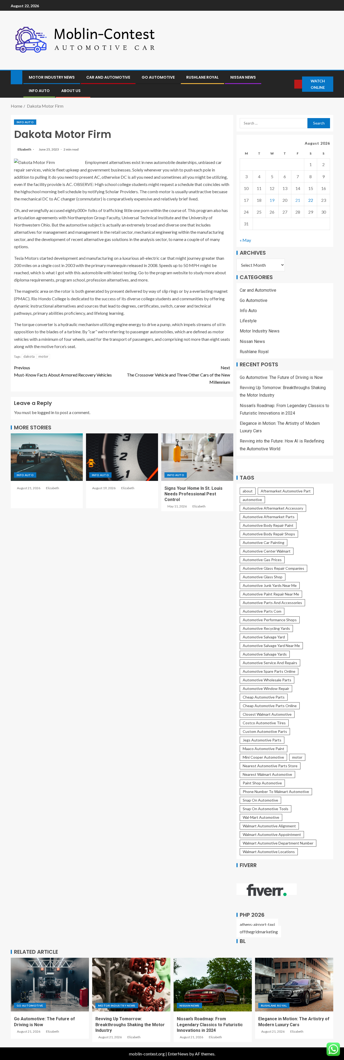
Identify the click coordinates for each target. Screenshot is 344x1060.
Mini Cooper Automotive (263, 757)
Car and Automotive (108, 77)
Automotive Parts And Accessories (272, 602)
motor (43, 356)
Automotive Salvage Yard (264, 637)
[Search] (290, 84)
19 (272, 200)
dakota (29, 356)
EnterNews (178, 1053)
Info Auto (39, 90)
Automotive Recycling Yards (266, 628)
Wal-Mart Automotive (261, 817)
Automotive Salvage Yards (265, 654)
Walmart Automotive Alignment (269, 826)
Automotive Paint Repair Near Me (271, 594)
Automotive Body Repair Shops (269, 534)
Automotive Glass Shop (262, 577)
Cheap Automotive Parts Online (270, 705)
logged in (45, 412)
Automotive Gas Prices (262, 559)
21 (297, 200)
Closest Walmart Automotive (267, 714)
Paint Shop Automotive (262, 783)
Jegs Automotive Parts (262, 740)
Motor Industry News (52, 77)
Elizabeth (24, 149)
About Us (71, 90)
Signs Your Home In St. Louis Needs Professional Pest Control (193, 494)
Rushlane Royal (202, 77)
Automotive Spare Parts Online (269, 671)
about (248, 491)
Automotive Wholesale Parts (267, 680)
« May (245, 240)
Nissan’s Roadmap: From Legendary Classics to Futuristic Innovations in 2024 (210, 1024)
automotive (252, 499)
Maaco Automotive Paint (263, 748)
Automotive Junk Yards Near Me (270, 585)
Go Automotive (158, 77)
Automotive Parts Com (262, 611)
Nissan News (243, 77)
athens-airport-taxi (257, 924)
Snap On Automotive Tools (265, 808)
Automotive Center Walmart (267, 551)
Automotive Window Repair (266, 688)
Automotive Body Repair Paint (268, 525)
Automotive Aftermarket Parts (269, 516)
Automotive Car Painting (263, 542)
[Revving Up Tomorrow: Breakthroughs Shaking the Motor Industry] (131, 984)
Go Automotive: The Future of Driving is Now (281, 377)
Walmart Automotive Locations (269, 851)
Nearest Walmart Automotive (267, 774)
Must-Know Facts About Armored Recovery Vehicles (63, 371)
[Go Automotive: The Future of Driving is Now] (50, 984)
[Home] (16, 77)
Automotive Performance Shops (270, 619)
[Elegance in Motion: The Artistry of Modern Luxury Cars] (294, 984)
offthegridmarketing (259, 931)
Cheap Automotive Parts (264, 697)
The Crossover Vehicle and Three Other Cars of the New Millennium (178, 375)
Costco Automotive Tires (264, 723)
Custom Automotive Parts (265, 731)
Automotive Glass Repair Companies (273, 568)
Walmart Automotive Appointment (272, 834)
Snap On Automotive (260, 800)
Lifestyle (248, 320)
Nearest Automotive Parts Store (270, 765)
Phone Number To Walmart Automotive (276, 791)
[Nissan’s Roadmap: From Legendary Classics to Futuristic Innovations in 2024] (213, 984)
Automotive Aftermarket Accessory (273, 508)
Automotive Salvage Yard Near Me (271, 645)
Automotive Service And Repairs (270, 662)
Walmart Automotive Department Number (278, 843)
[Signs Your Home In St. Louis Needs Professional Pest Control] (197, 457)
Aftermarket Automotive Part (286, 491)
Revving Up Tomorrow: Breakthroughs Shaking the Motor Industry (130, 1024)
